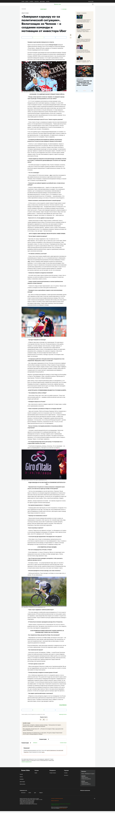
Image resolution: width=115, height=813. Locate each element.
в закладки (64, 9)
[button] (76, 90)
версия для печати (62, 714)
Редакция (66, 770)
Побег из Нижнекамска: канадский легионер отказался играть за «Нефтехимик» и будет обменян (83, 30)
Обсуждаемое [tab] (83, 13)
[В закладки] (70, 37)
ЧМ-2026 (47, 1)
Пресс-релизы (22, 784)
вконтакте (23, 792)
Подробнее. (26, 752)
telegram (41, 792)
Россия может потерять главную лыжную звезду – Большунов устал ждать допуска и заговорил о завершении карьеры (42, 725)
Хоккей (23, 1)
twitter (29, 792)
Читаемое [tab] (79, 13)
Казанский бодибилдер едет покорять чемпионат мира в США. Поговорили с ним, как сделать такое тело (84, 83)
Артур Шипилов (62, 705)
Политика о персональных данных (57, 798)
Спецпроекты (52, 770)
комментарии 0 (43, 9)
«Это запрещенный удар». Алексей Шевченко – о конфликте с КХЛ (83, 61)
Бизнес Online (25, 770)
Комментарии (44, 739)
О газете (65, 772)
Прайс (36, 772)
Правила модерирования (27, 761)
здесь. (43, 752)
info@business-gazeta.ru (86, 778)
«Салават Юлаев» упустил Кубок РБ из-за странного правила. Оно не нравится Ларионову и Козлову (84, 20)
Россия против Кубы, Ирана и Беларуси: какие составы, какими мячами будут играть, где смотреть (83, 51)
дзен (35, 792)
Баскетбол (37, 1)
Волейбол (31, 1)
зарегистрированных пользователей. (55, 750)
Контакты (66, 775)
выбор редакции (80, 79)
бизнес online (90, 1)
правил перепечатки (63, 808)
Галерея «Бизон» (52, 772)
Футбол (27, 1)
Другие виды (42, 1)
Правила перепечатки (55, 800)
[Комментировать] (70, 35)
